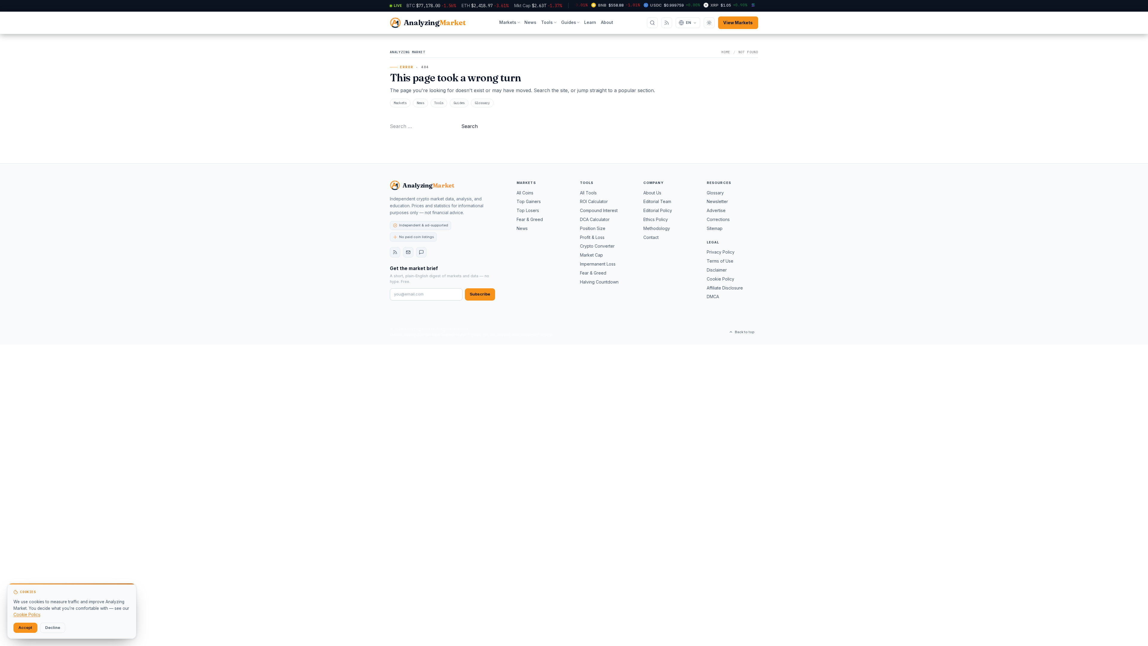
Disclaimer (717, 269)
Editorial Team (657, 201)
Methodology (656, 228)
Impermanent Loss (598, 263)
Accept (25, 627)
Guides (568, 22)
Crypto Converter (597, 246)
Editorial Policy (657, 210)
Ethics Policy (655, 219)
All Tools (588, 192)
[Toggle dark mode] (709, 22)
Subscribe (480, 294)
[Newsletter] (408, 252)
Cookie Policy (720, 278)
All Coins (525, 192)
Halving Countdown (599, 281)
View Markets (738, 22)
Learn (590, 22)
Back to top (744, 332)
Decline (52, 627)
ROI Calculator (594, 201)
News (530, 22)
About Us (652, 192)
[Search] (652, 22)
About (607, 22)
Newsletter (717, 201)
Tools (547, 22)
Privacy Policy (721, 252)
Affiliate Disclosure (725, 287)
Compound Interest (599, 210)
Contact (651, 237)
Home (725, 52)
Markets (507, 22)
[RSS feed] (395, 252)
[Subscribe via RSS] (666, 22)
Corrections (718, 219)
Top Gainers (529, 201)
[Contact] (421, 252)
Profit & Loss (592, 237)
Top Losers (528, 210)
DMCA (713, 296)
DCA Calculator (595, 219)
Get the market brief (414, 268)
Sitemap (715, 228)
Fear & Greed (530, 219)
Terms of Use (720, 260)
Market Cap (591, 255)
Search (469, 126)
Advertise (716, 210)
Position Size (592, 228)
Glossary (482, 103)
